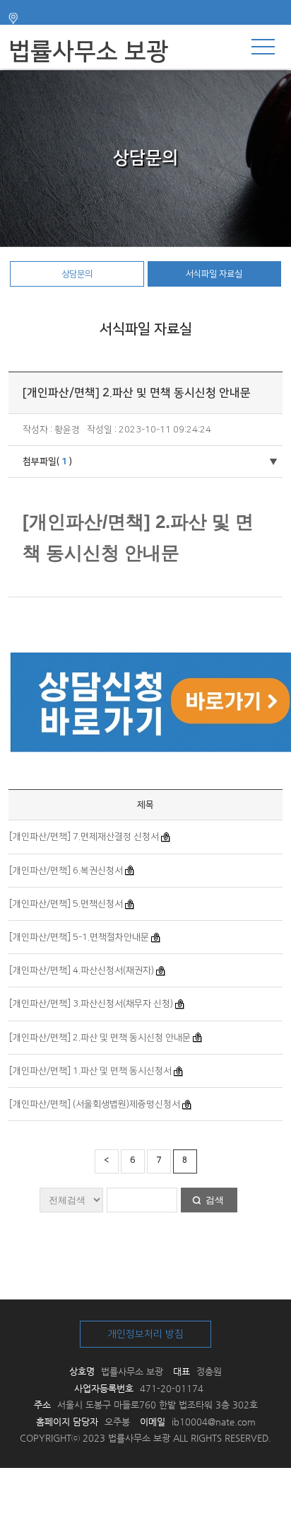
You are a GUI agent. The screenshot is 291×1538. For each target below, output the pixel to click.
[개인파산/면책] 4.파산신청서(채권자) (81, 970)
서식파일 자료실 (214, 274)
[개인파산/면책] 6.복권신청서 (66, 871)
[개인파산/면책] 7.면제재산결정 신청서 (84, 837)
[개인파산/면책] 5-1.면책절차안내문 (79, 937)
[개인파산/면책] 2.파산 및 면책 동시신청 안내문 (100, 1038)
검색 (215, 1200)
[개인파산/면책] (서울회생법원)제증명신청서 (94, 1104)
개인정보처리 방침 (145, 1334)
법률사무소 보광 (88, 51)
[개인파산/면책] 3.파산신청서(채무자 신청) (91, 1004)
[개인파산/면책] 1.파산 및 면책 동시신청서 (90, 1071)
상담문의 (77, 274)
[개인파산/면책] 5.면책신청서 (66, 904)
